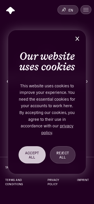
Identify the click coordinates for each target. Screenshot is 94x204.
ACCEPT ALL (32, 154)
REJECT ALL (62, 154)
